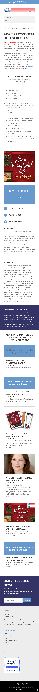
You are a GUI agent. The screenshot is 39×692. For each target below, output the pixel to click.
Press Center (8, 638)
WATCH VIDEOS (15, 215)
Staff (5, 634)
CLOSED (19, 197)
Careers (6, 642)
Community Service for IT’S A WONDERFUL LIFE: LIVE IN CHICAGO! (17, 394)
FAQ (5, 647)
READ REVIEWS (15, 221)
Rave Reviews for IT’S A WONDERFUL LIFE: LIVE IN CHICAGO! (15, 362)
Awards (6, 645)
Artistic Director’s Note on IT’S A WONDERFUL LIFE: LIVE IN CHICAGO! (19, 480)
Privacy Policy (8, 636)
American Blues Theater (19, 687)
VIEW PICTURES (16, 208)
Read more (19, 351)
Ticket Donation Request (11, 640)
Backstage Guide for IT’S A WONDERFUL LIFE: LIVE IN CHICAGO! (16, 436)
